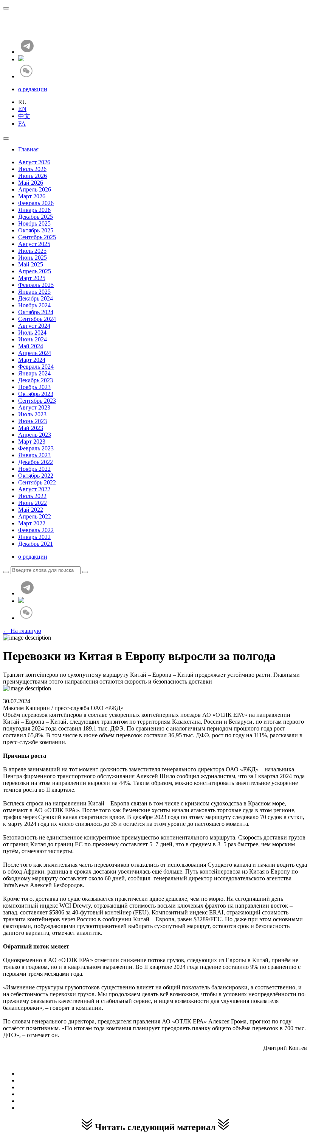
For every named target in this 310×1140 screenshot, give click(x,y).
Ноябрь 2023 (34, 387)
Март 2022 (31, 523)
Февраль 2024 (36, 366)
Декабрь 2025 (35, 216)
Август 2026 (34, 162)
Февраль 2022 (36, 530)
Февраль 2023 (36, 448)
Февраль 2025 (36, 285)
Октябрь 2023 (35, 394)
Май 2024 (30, 346)
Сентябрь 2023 (37, 400)
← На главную (22, 631)
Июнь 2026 (32, 176)
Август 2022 (34, 489)
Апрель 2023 (34, 434)
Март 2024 (31, 360)
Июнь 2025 (32, 257)
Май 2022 (30, 509)
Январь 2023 (34, 455)
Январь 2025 (34, 291)
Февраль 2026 (36, 203)
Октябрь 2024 (35, 312)
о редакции (32, 89)
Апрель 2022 (34, 516)
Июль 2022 (32, 496)
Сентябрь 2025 (37, 237)
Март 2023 (31, 441)
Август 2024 (34, 325)
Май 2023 (30, 428)
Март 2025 (31, 278)
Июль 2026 (32, 169)
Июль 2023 (32, 414)
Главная (28, 149)
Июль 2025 (32, 251)
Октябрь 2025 (35, 230)
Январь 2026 (34, 210)
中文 (24, 116)
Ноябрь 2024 (34, 305)
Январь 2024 (34, 373)
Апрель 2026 (34, 189)
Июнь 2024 (32, 339)
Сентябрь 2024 (37, 319)
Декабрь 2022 (35, 462)
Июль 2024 (32, 332)
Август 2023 (34, 407)
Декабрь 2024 (35, 298)
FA (22, 123)
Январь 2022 (34, 537)
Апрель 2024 (34, 353)
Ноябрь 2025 (34, 223)
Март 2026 (31, 196)
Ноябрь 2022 (34, 469)
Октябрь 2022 (35, 475)
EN (22, 109)
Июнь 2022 (32, 503)
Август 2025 (34, 244)
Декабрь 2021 (35, 543)
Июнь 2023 (32, 421)
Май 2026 (30, 182)
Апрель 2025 (34, 271)
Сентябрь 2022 (37, 482)
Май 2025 (30, 264)
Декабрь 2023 (35, 380)
